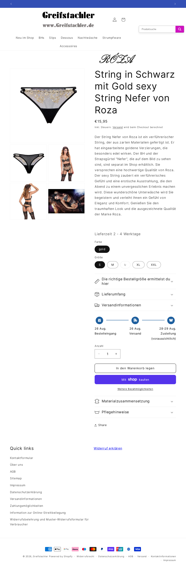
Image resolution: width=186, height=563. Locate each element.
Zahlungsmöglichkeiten (26, 506)
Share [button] (102, 425)
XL (138, 264)
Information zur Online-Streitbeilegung (38, 512)
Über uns (16, 464)
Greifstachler (40, 556)
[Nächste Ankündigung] (175, 4)
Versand (118, 127)
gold (102, 249)
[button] (135, 281)
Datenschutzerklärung (26, 492)
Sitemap (16, 478)
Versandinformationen (26, 499)
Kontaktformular (21, 458)
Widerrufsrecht (85, 556)
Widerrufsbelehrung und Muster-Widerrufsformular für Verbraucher (49, 522)
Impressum (17, 485)
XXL (154, 264)
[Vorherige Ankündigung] (11, 4)
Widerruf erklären (108, 448)
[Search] (179, 29)
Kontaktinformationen (163, 556)
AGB (13, 471)
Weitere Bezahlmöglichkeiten (135, 388)
